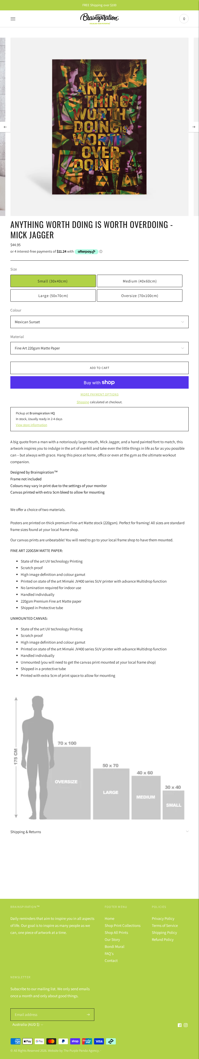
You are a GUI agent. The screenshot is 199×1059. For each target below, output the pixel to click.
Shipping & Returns (25, 831)
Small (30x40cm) (53, 281)
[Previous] (5, 127)
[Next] (194, 127)
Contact (111, 960)
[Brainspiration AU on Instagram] (186, 1025)
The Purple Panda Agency (81, 1050)
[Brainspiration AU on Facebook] (180, 1025)
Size (13, 269)
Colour (15, 310)
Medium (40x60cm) (140, 281)
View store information (31, 425)
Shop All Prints (116, 932)
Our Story (112, 939)
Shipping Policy (164, 932)
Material (17, 336)
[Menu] (13, 18)
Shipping (83, 402)
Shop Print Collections (122, 925)
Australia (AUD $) (25, 1024)
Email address (25, 1008)
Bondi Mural (114, 946)
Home (109, 918)
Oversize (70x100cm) (139, 295)
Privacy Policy (163, 918)
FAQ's (109, 953)
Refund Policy (163, 939)
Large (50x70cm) (53, 295)
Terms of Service (165, 925)
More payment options (100, 394)
